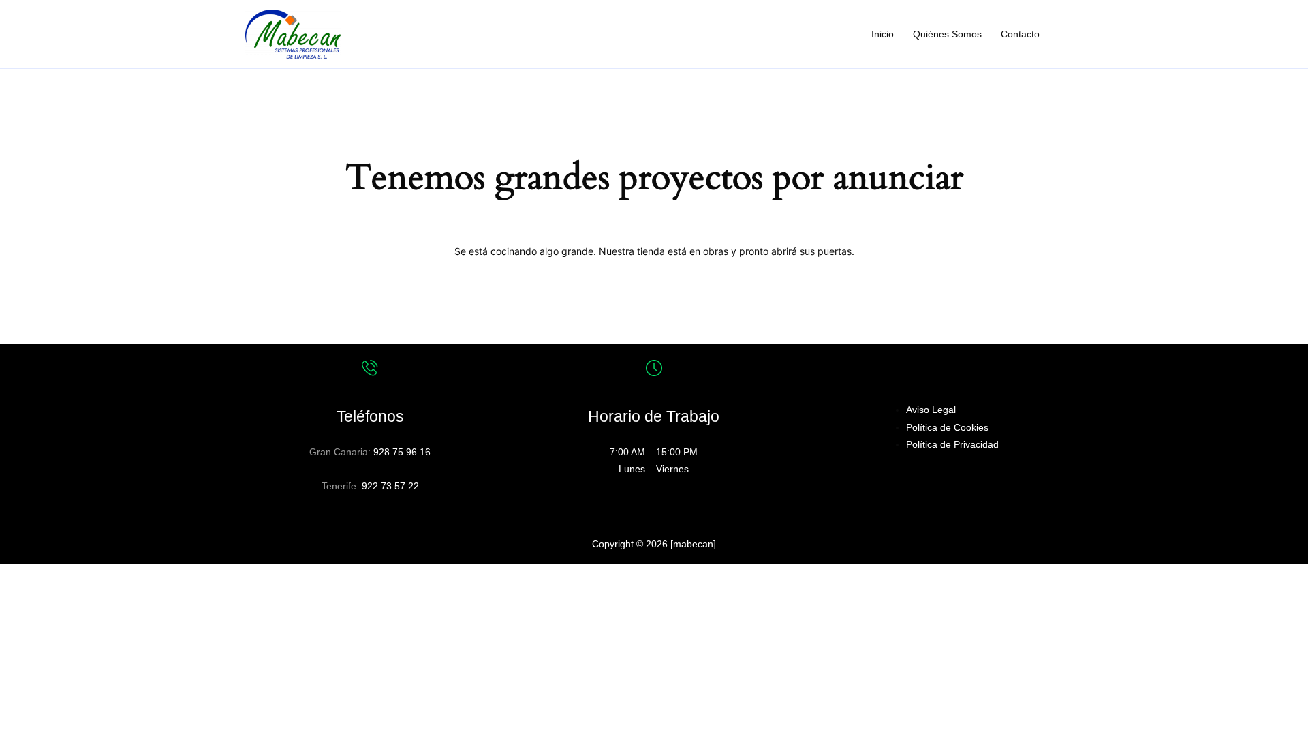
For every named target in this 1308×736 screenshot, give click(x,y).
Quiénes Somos (947, 34)
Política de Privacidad (952, 444)
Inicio (882, 34)
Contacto (1020, 34)
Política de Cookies (947, 427)
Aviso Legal (931, 409)
